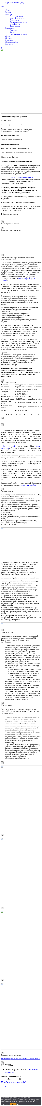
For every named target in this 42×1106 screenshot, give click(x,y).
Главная (8, 12)
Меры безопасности (17, 18)
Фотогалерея (15, 26)
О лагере (8, 14)
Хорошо (13, 1104)
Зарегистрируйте (9, 446)
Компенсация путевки (18, 34)
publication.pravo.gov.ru (26, 279)
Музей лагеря (15, 24)
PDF (36, 414)
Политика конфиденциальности (21, 177)
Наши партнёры (11, 42)
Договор (13, 32)
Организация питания (18, 22)
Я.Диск (4, 280)
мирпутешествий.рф (28, 485)
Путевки (8, 38)
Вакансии (9, 40)
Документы (14, 20)
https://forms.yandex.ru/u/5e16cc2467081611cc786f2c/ (20, 1059)
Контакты (9, 44)
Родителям (9, 28)
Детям (7, 36)
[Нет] (17, 1104)
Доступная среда (16, 16)
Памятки (13, 30)
